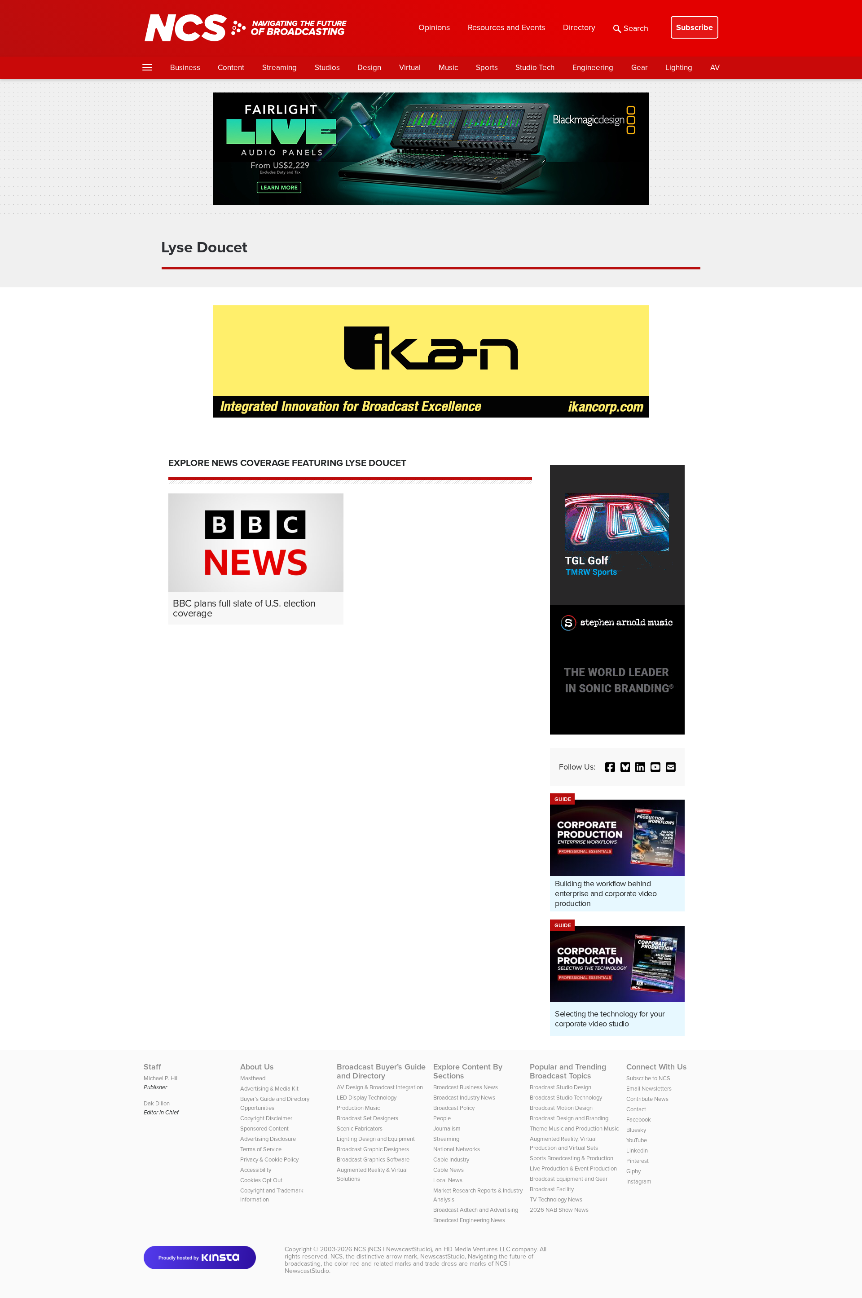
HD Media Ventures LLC (477, 1249)
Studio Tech (534, 67)
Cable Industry (451, 1159)
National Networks (456, 1149)
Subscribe (694, 27)
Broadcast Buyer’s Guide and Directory (381, 1071)
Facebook (638, 1119)
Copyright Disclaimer (266, 1118)
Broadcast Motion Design (561, 1108)
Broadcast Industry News (464, 1097)
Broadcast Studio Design (560, 1087)
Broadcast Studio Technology (566, 1097)
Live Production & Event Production (573, 1168)
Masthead (252, 1078)
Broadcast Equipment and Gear (568, 1179)
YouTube (636, 1140)
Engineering (592, 67)
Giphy (633, 1171)
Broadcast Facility (552, 1189)
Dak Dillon (157, 1103)
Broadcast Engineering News (469, 1220)
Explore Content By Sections (467, 1071)
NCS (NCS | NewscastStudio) (393, 1249)
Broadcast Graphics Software (373, 1159)
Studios (327, 67)
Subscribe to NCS (648, 1078)
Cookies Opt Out (261, 1180)
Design (369, 67)
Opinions (434, 27)
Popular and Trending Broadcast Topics (568, 1071)
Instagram (638, 1181)
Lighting (678, 67)
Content (231, 67)
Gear (639, 67)
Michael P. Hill (161, 1078)
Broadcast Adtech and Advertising (475, 1210)
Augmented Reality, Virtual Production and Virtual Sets (564, 1143)
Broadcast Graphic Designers (373, 1149)
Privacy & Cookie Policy (269, 1159)
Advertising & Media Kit (269, 1088)
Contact (636, 1109)
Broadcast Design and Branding (569, 1118)
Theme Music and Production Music (574, 1128)
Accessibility (255, 1170)
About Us (257, 1066)
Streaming (279, 67)
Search (636, 28)
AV (715, 67)
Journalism (447, 1128)
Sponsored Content (264, 1128)
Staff (152, 1066)
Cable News (448, 1170)
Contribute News (647, 1099)
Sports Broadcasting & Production (571, 1158)
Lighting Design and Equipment (376, 1139)
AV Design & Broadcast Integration (380, 1087)
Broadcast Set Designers (367, 1118)
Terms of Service (260, 1149)
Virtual (410, 67)
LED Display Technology (366, 1097)
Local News (447, 1180)
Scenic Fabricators (360, 1128)
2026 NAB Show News (559, 1210)
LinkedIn (637, 1150)
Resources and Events (506, 27)
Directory (579, 27)
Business (185, 67)
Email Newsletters (649, 1088)
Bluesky (636, 1130)
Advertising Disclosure (268, 1139)
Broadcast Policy (454, 1108)
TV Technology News (556, 1199)
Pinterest (637, 1161)
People (442, 1118)
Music (448, 67)
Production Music (358, 1108)
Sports (487, 67)
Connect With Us (656, 1066)
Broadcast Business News (465, 1087)
